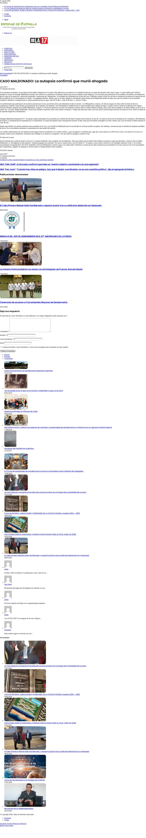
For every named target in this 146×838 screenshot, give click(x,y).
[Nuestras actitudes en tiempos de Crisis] (16, 409)
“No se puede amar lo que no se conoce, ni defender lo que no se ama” (33, 390)
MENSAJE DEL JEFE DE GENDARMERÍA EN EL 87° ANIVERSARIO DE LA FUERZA (36, 236)
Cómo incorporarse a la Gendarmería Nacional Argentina (28, 370)
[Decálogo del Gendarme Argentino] (10, 446)
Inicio (2, 73)
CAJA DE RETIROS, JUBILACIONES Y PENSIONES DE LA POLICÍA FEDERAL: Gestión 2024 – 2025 (42, 10)
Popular (7, 355)
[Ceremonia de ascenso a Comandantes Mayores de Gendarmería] (21, 298)
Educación (9, 52)
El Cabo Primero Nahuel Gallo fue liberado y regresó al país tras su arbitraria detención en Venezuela (51, 205)
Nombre (3, 335)
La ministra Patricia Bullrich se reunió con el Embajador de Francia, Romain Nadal (41, 269)
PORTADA (8, 48)
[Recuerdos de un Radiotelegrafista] (25, 806)
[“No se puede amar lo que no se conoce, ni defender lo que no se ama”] (16, 388)
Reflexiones (10, 54)
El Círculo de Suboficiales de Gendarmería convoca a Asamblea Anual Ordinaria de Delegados (36, 6)
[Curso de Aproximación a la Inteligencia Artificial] (25, 778)
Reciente (7, 357)
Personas (8, 60)
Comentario (4, 331)
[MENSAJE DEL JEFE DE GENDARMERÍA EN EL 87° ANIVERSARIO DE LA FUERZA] (12, 232)
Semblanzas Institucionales (18, 64)
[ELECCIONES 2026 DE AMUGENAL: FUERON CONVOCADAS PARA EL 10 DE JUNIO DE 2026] (16, 532)
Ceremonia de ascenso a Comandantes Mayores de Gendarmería (33, 302)
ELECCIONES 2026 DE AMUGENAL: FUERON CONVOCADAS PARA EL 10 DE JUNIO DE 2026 (40, 534)
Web (1, 343)
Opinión (7, 58)
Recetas (8, 62)
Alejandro (7, 630)
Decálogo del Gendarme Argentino (19, 448)
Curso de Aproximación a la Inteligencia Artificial (24, 780)
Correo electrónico (7, 339)
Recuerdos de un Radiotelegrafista (18, 808)
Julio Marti (8, 584)
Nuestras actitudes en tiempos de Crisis (20, 411)
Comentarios (8, 358)
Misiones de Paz (11, 56)
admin (6, 569)
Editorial (9, 50)
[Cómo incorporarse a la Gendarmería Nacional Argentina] (16, 368)
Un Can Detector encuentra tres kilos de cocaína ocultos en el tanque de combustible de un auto (36, 8)
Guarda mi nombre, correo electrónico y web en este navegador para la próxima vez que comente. (35, 347)
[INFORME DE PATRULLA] (18, 29)
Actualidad (8, 73)
